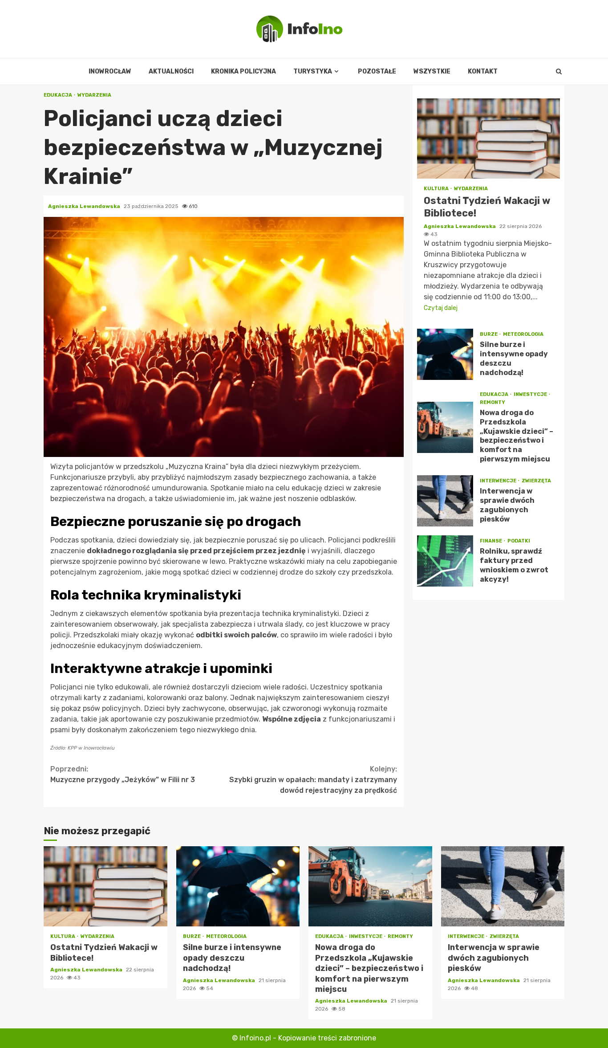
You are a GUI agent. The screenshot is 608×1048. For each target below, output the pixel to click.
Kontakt (483, 71)
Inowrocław (110, 71)
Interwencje (498, 480)
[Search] (558, 71)
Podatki (518, 540)
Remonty (492, 402)
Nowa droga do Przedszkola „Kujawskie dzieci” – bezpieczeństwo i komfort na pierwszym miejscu (445, 427)
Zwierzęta (536, 480)
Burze (489, 334)
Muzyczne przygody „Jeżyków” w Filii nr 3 (122, 774)
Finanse (491, 540)
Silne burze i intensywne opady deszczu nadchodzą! (445, 354)
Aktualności (171, 71)
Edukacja (58, 95)
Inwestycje (531, 394)
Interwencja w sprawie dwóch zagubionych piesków (445, 500)
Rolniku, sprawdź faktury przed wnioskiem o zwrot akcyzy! (445, 561)
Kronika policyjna (243, 71)
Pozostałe (377, 71)
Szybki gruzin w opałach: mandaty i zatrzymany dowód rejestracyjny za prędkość (313, 780)
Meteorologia (523, 334)
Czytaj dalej (441, 308)
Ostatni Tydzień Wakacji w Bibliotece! (488, 138)
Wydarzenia (94, 95)
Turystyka (312, 71)
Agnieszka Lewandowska (85, 206)
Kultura (437, 188)
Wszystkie (431, 71)
